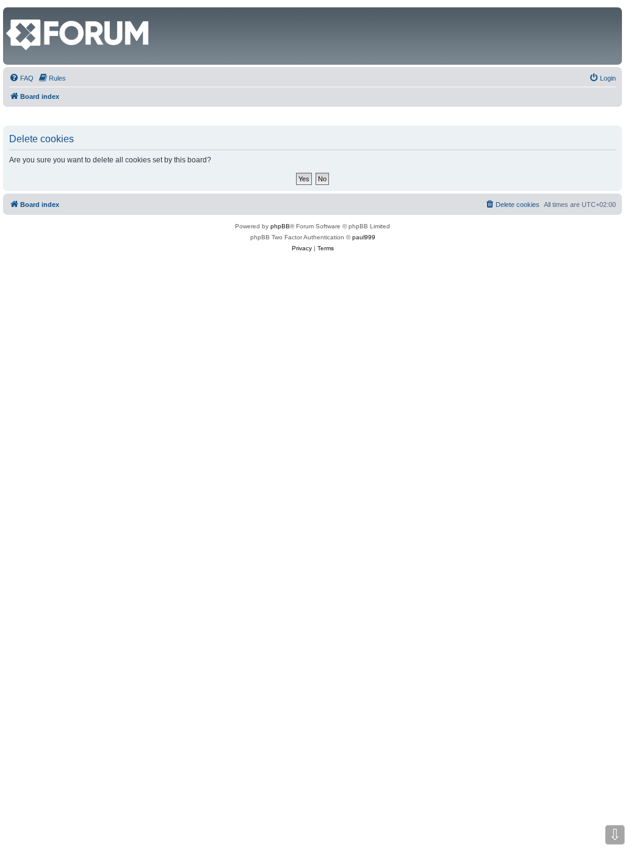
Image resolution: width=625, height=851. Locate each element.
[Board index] (13, 13)
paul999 (363, 237)
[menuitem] (21, 78)
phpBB (280, 226)
